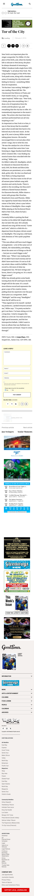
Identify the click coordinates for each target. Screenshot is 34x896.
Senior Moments (25, 431)
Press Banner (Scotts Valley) (10, 817)
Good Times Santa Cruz (5, 751)
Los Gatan (5, 812)
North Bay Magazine (5, 788)
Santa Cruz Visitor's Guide (6, 793)
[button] (29, 4)
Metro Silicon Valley (6, 757)
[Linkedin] (17, 46)
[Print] (27, 46)
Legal (3, 843)
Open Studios (6, 784)
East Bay (4, 781)
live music (14, 400)
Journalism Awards (8, 877)
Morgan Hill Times (7, 815)
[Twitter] (13, 46)
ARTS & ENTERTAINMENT (10, 693)
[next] (6, 13)
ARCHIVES (20, 654)
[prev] (3, 13)
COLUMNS (5, 697)
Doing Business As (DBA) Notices (5, 860)
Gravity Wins (12, 13)
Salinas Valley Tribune (8, 820)
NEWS (4, 689)
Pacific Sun (5, 766)
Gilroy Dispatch (6, 802)
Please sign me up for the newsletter (14, 388)
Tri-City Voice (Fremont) (9, 825)
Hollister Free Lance (8, 807)
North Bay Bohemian (5, 762)
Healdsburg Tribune (8, 805)
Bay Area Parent (4, 775)
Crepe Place (20, 337)
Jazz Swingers (8, 431)
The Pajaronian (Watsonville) (11, 823)
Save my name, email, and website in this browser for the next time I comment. (16, 384)
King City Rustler (7, 810)
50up (3, 771)
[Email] (22, 46)
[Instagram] (6, 728)
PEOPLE (4, 705)
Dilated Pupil (6, 778)
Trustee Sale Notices (5, 866)
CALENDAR (5, 708)
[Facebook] (9, 46)
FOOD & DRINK (6, 701)
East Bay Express (4, 746)
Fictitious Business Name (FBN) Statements (5, 853)
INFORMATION (6, 676)
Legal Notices (6, 849)
